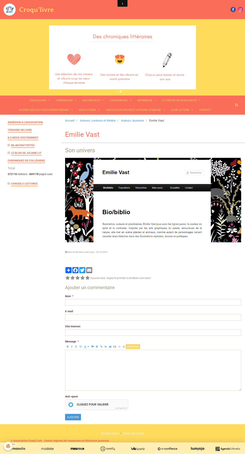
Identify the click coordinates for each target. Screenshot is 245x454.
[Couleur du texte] (86, 346)
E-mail (69, 311)
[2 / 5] (72, 278)
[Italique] (71, 346)
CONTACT (205, 109)
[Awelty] (107, 448)
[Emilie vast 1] (153, 199)
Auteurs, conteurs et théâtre (98, 120)
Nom (68, 296)
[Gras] (67, 346)
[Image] (110, 346)
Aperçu (134, 346)
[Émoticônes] (124, 346)
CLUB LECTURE (180, 109)
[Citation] (92, 346)
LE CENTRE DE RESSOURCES (179, 100)
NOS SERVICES (91, 100)
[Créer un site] (17, 448)
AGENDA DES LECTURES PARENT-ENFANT (44, 109)
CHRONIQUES (64, 100)
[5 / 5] (87, 278)
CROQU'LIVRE (38, 100)
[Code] (119, 346)
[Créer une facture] (137, 448)
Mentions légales (110, 433)
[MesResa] (77, 448)
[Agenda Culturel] (227, 448)
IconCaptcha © (121, 408)
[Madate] (47, 448)
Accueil (70, 120)
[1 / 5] (67, 278)
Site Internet (72, 326)
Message (70, 341)
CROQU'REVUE (119, 100)
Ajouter (73, 417)
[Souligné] (76, 346)
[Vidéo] (114, 346)
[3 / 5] (77, 278)
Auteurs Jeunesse (132, 120)
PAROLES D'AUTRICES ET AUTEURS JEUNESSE (134, 109)
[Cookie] (8, 446)
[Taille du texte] (80, 346)
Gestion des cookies (133, 433)
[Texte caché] (105, 346)
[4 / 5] (82, 278)
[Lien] (101, 346)
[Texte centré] (97, 346)
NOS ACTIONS (87, 109)
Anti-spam (71, 396)
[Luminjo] (197, 448)
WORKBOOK (145, 100)
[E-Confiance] (167, 448)
